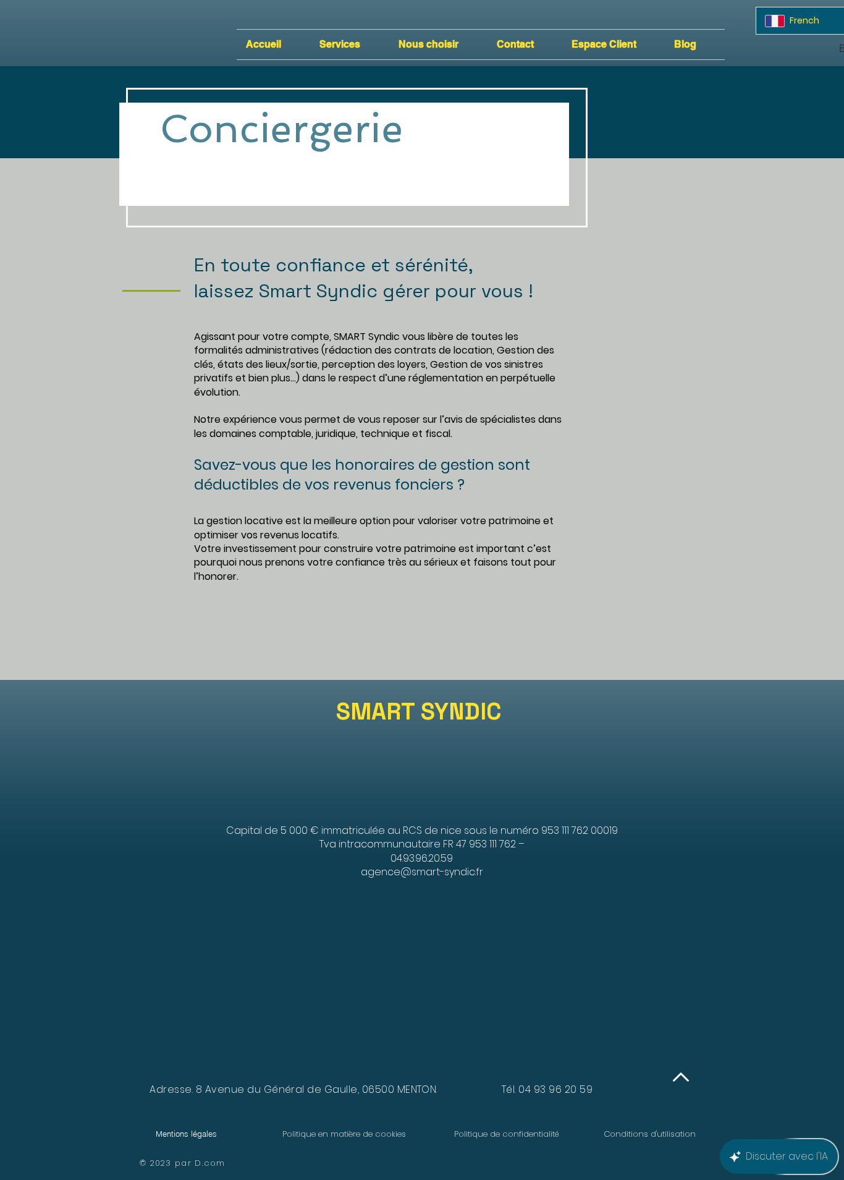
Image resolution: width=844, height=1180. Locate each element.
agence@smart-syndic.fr (422, 872)
